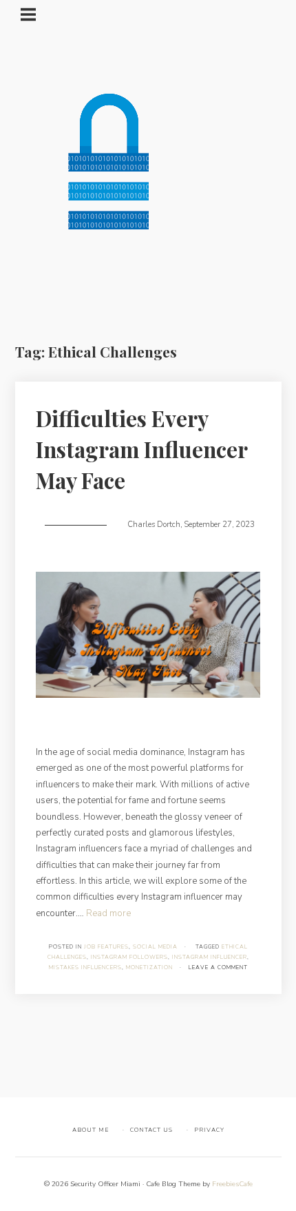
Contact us (151, 1130)
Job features (106, 947)
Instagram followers (129, 957)
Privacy (209, 1130)
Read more (108, 913)
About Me (90, 1130)
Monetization (149, 967)
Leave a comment (218, 967)
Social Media (155, 947)
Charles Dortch (153, 524)
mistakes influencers (85, 967)
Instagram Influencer (209, 957)
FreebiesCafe (232, 1184)
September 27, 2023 (219, 524)
